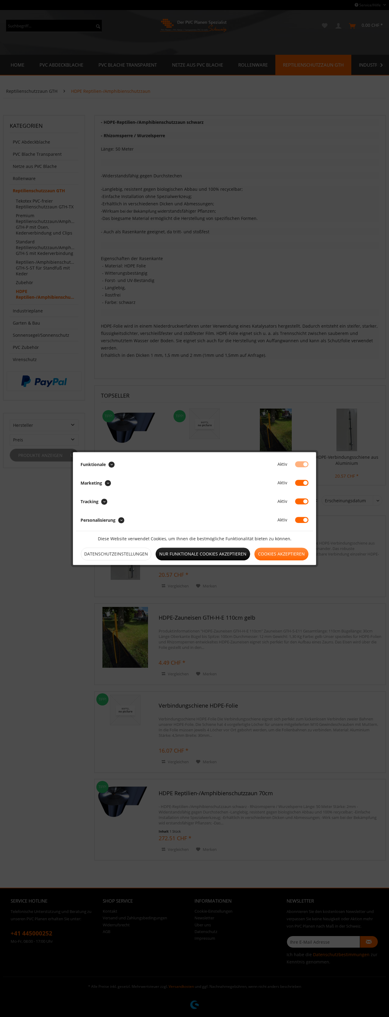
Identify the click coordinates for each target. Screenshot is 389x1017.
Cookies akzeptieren (281, 554)
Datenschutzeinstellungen (116, 554)
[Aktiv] (301, 464)
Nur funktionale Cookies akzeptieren (202, 554)
